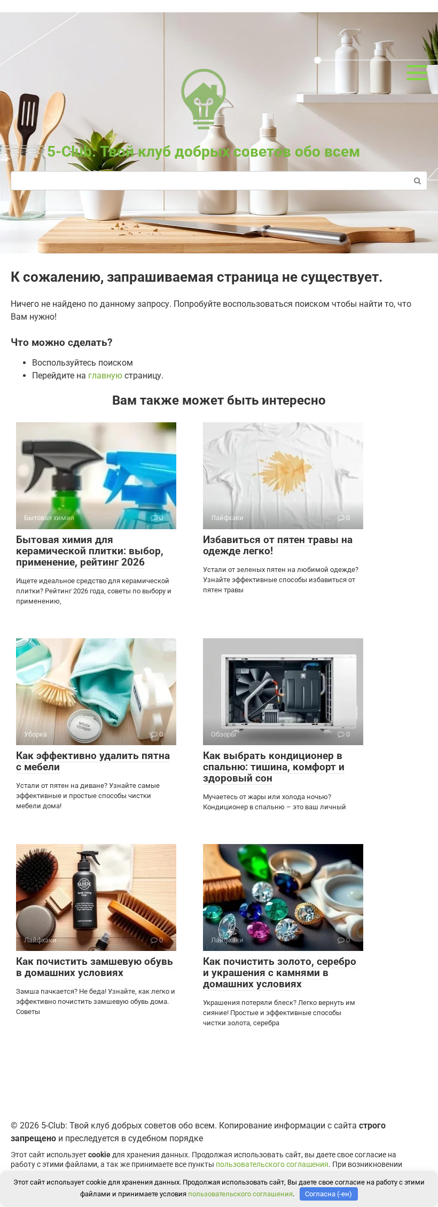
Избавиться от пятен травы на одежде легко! (278, 545)
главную (105, 375)
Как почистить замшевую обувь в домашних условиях (94, 967)
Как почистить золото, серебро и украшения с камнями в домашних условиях (279, 972)
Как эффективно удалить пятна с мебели (93, 761)
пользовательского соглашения (272, 1164)
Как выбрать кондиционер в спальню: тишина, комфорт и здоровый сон (274, 766)
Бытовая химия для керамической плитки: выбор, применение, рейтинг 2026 (89, 550)
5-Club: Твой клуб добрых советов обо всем (203, 151)
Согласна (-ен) (328, 1194)
